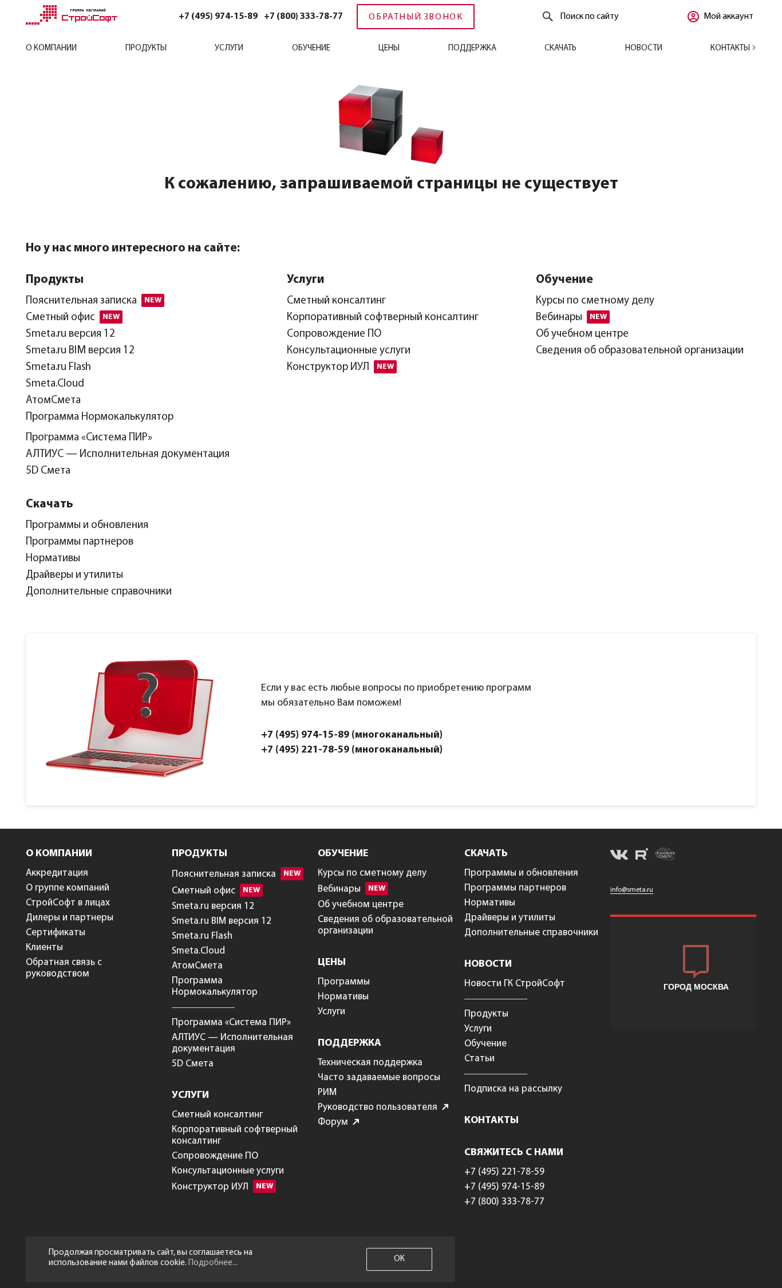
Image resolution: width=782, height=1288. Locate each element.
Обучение (311, 48)
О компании (51, 48)
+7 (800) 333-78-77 (303, 16)
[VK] (619, 857)
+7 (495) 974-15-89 (218, 16)
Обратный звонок (416, 17)
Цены (389, 48)
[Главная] (71, 22)
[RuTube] (641, 856)
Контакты (731, 48)
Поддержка (472, 48)
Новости (643, 48)
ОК (399, 1259)
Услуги (229, 48)
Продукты (146, 48)
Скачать (560, 48)
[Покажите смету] (665, 856)
